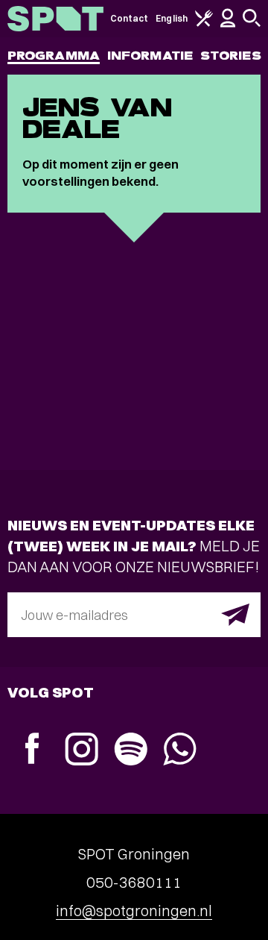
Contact (129, 18)
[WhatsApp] (179, 751)
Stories (230, 55)
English (172, 18)
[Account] (227, 24)
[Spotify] (130, 751)
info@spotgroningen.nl (134, 910)
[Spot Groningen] (55, 18)
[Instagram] (81, 751)
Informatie (150, 55)
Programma (53, 55)
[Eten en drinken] (204, 23)
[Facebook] (32, 750)
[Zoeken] (252, 23)
